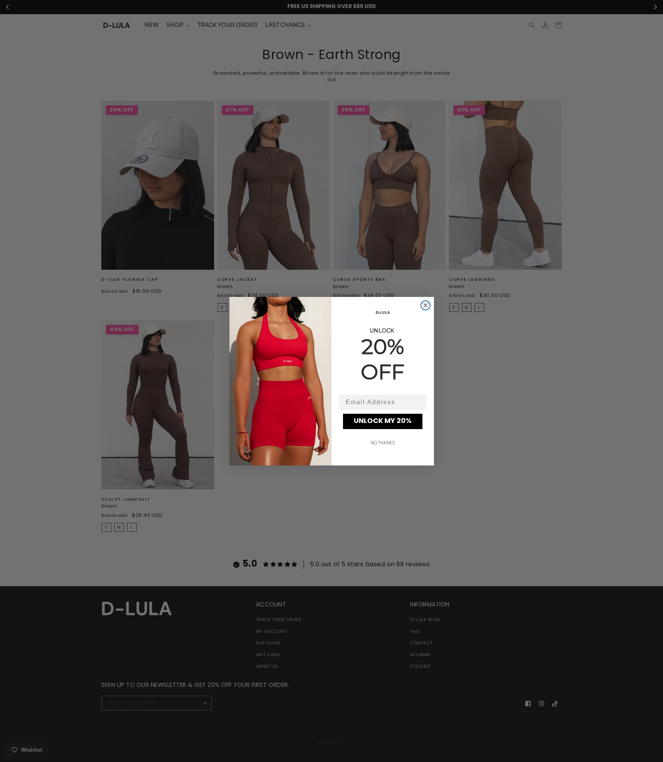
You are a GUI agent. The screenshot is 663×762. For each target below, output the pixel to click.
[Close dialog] (425, 305)
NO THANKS (383, 443)
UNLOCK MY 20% (383, 421)
